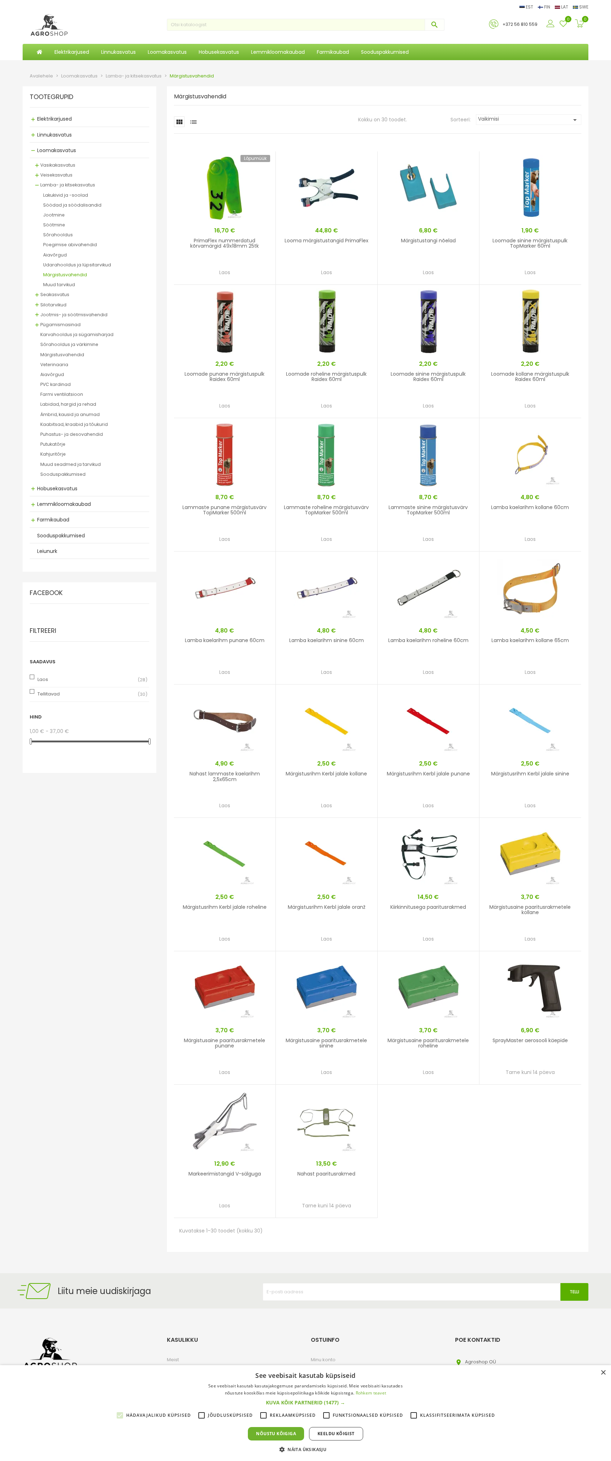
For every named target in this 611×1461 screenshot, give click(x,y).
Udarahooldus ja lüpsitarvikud (77, 265)
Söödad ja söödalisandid (72, 205)
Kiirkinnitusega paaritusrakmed (428, 907)
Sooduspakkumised (63, 474)
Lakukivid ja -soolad (65, 195)
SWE (583, 7)
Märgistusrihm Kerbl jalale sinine (530, 773)
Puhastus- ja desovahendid (71, 434)
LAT (564, 7)
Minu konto (323, 1359)
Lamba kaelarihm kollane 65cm (530, 640)
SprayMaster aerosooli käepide (530, 1040)
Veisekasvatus (56, 175)
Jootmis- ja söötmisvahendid (73, 315)
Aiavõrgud (55, 255)
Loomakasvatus (56, 150)
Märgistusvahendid (65, 275)
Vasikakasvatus (57, 165)
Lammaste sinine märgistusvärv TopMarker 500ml (428, 510)
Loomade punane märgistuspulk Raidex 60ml (224, 376)
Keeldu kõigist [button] (336, 1434)
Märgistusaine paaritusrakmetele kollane (530, 909)
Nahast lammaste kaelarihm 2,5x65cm (225, 776)
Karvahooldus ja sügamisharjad (77, 334)
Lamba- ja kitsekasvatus (67, 185)
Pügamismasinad (60, 325)
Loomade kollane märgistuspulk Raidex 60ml (530, 376)
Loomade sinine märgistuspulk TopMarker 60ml (530, 243)
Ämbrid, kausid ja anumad (70, 414)
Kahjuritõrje (53, 454)
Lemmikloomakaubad (64, 504)
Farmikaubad (53, 519)
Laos (42, 679)
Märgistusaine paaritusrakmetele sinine (326, 1043)
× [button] (603, 1372)
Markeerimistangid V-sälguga (224, 1173)
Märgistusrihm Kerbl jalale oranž (326, 907)
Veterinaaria (54, 365)
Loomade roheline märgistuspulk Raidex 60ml (326, 376)
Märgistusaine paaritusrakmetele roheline (428, 1043)
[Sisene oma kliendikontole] (551, 24)
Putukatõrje (52, 444)
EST (529, 7)
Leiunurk (47, 551)
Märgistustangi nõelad (428, 240)
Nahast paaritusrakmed (326, 1173)
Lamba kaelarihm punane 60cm (224, 640)
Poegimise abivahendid (70, 245)
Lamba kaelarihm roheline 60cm (428, 640)
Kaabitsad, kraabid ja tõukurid (74, 424)
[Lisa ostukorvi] (246, 274)
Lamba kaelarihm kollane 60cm (530, 507)
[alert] (305, 1413)
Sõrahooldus (58, 235)
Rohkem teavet (371, 1393)
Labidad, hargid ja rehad (68, 404)
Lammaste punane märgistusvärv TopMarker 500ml (224, 510)
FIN (547, 7)
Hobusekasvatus (57, 488)
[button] (305, 1402)
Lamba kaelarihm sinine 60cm (326, 640)
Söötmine (54, 225)
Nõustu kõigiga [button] (276, 1434)
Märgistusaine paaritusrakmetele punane (224, 1043)
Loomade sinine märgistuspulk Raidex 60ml (428, 376)
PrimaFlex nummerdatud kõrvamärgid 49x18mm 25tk (224, 243)
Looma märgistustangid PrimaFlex (326, 240)
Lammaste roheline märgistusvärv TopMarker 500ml (326, 510)
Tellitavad (48, 694)
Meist (173, 1359)
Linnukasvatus (54, 134)
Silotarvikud (53, 305)
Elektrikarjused (54, 118)
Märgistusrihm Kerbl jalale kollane (326, 773)
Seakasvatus (54, 294)
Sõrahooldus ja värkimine (69, 344)
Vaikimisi (528, 119)
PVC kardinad (55, 384)
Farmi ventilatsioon (61, 394)
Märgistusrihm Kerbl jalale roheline (225, 907)
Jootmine (54, 215)
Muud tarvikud (59, 285)
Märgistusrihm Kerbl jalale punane (428, 773)
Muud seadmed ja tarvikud (70, 464)
